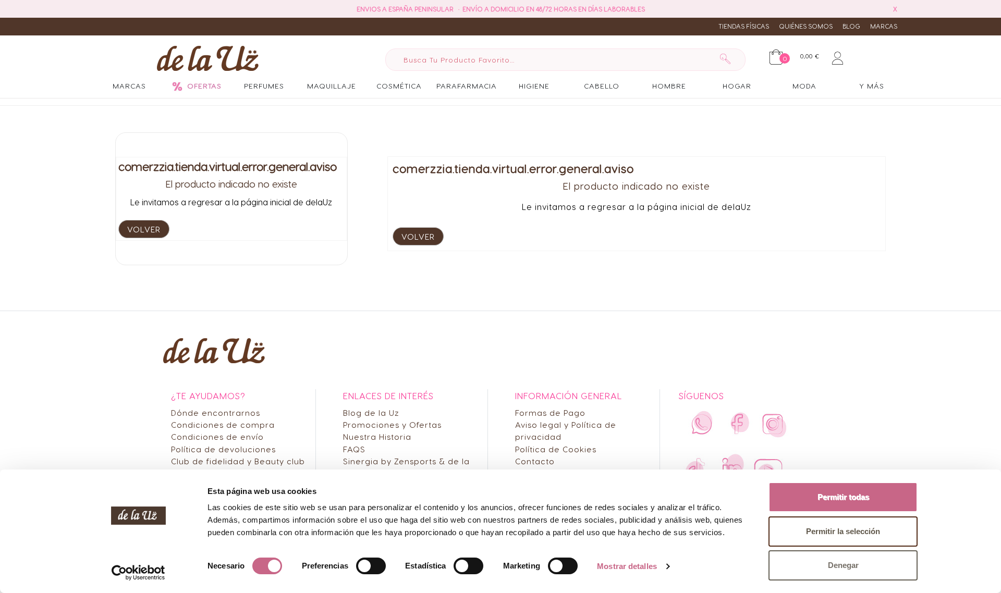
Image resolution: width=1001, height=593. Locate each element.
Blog (851, 26)
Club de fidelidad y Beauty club (238, 461)
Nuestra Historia (377, 436)
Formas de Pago (550, 412)
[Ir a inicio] (207, 58)
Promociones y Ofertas (392, 424)
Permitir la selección (843, 531)
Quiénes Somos (806, 26)
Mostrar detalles (627, 566)
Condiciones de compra (223, 424)
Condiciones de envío (217, 436)
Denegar (843, 565)
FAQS (354, 449)
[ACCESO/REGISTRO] (838, 56)
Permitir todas (843, 496)
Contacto (535, 461)
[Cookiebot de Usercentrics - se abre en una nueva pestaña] (138, 572)
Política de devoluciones (223, 449)
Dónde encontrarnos (215, 412)
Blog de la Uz (371, 412)
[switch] (371, 566)
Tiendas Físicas (743, 26)
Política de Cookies (555, 449)
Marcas (883, 26)
